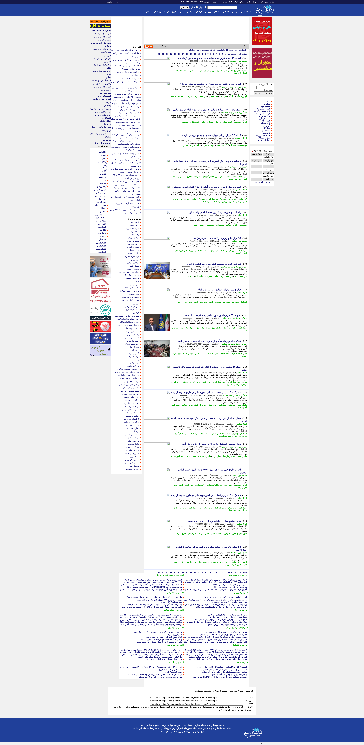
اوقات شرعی (244, 2)
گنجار (137, 281)
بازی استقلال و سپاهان (130, 381)
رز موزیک (107, 140)
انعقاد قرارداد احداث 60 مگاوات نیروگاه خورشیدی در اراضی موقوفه (217, 50)
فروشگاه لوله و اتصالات (101, 80)
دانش (208, 456)
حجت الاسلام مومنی (130, 300)
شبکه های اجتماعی (131, 422)
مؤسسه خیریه (177, 96)
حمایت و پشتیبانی (132, 416)
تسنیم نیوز (242, 61)
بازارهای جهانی (133, 441)
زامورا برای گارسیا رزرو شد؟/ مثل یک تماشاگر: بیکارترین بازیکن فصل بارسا (150, 650)
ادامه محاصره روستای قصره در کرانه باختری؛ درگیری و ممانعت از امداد (152, 607)
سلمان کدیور (134, 266)
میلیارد (210, 122)
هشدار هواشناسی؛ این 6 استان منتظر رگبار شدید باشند (159, 642)
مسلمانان (220, 225)
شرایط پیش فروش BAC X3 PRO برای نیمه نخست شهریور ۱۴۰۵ (154, 587)
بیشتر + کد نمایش (262, 182)
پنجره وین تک (105, 93)
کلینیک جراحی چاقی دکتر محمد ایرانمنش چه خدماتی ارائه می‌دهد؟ (154, 674)
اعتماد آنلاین (101, 224)
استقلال (103, 208)
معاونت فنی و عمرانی (130, 394)
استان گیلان (134, 350)
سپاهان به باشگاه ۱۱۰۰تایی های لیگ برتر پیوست (226, 632)
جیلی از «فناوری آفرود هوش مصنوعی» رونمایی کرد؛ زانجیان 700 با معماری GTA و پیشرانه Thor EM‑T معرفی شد (133, 589)
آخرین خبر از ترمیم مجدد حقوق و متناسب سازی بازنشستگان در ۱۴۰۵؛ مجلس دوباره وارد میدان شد (140, 615)
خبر (261, 2)
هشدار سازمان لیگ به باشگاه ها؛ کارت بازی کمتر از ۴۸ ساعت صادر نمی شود (215, 637)
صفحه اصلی (269, 2)
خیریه (244, 356)
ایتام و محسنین (223, 70)
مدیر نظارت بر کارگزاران (128, 375)
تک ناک (237, 662)
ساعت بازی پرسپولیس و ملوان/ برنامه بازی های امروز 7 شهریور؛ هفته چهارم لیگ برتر (211, 600)
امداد (245, 253)
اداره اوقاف (186, 562)
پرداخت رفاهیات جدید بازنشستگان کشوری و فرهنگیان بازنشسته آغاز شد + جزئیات (148, 624)
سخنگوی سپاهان (132, 269)
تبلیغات (172, 662)
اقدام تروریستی (132, 456)
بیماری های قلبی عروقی (129, 384)
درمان (200, 533)
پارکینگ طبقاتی (133, 431)
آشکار (104, 168)
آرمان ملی (102, 161)
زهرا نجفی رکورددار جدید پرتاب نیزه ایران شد (228, 617)
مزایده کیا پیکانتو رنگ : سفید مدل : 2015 (230, 584)
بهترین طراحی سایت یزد (100, 108)
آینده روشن (101, 186)
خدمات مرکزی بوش (102, 143)
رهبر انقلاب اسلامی (131, 397)
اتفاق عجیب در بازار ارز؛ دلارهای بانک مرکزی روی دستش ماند (221, 619)
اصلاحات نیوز (101, 218)
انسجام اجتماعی (132, 341)
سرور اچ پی (106, 90)
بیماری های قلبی (132, 428)
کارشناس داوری (132, 228)
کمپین (201, 225)
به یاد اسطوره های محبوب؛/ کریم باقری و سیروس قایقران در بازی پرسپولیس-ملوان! (146, 652)
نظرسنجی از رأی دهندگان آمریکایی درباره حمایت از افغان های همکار (153, 597)
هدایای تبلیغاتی (105, 121)
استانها (148, 11)
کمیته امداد (188, 70)
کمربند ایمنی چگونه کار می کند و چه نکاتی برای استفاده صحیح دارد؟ (153, 580)
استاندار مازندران (239, 302)
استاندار (218, 302)
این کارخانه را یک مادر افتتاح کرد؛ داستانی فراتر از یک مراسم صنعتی (218, 657)
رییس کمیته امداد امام (237, 382)
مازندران (226, 302)
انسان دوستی (216, 533)
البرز (187, 485)
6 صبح (103, 155)
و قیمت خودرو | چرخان (165, 575)
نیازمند (192, 145)
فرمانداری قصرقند (131, 256)
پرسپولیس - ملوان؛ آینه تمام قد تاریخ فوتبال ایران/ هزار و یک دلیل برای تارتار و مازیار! (211, 604)
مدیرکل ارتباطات (132, 425)
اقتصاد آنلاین (101, 243)
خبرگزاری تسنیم (132, 447)
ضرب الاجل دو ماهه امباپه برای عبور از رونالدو (227, 624)
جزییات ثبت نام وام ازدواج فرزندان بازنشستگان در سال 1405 (221, 607)
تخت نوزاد (107, 62)
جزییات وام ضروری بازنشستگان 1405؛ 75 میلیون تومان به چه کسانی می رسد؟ (213, 652)
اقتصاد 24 (102, 236)
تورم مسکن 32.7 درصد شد (170, 602)
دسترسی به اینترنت (131, 403)
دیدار (185, 302)
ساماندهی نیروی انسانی (129, 378)
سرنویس (171, 645)
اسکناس (103, 211)
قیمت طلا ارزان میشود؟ (129, 113)
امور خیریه (236, 564)
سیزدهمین (210, 225)
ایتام (204, 122)
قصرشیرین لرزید (175, 634)
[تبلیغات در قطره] (100, 27)
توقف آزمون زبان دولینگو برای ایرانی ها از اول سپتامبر (224, 672)
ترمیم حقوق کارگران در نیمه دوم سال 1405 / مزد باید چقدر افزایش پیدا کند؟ (215, 650)
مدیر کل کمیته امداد (197, 405)
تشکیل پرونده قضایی (130, 400)
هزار (197, 328)
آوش (104, 180)
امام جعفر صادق (132, 344)
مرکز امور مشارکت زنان (128, 272)
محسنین (184, 122)
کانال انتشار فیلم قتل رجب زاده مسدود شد (164, 637)
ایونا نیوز (171, 627)
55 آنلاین (102, 152)
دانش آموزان (208, 176)
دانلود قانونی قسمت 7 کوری (170, 669)
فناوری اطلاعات (132, 450)
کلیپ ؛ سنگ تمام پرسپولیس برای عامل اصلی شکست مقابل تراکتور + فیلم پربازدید (125, 53)
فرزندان (218, 122)
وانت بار (107, 105)
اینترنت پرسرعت (132, 331)
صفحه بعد (231, 54)
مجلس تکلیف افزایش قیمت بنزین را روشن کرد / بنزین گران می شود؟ (217, 659)
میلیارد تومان (209, 70)
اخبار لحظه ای (100, 205)
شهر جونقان (134, 294)
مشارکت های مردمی (130, 409)
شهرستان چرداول (239, 533)
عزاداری (135, 313)
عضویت (110, 2)
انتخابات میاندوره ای (131, 388)
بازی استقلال (134, 225)
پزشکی (190, 11)
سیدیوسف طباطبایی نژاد (183, 353)
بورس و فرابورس (131, 459)
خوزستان (232, 405)
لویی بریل (135, 259)
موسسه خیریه (201, 96)
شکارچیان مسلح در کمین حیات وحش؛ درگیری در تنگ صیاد (158, 632)
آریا (105, 164)
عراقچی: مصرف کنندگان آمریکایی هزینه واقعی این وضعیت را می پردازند (151, 654)
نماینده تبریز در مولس (130, 297)
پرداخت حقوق (133, 366)
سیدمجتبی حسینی (131, 434)
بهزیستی (223, 96)
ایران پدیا (107, 55)
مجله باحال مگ (104, 40)
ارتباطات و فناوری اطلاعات (128, 369)
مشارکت (243, 510)
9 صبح (103, 158)
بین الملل (157, 11)
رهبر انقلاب (134, 234)
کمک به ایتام (200, 353)
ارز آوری (135, 303)
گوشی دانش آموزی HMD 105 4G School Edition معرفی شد (220, 677)
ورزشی (208, 11)
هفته (195, 225)
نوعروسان (242, 145)
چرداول (227, 533)
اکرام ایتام (189, 328)
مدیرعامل (208, 276)
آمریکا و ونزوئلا (133, 413)
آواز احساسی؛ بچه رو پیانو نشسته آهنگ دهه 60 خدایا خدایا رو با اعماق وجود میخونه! (126, 162)
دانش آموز (220, 176)
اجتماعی (216, 11)
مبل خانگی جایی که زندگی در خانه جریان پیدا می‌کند (160, 677)
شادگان (231, 96)
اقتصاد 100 (101, 233)
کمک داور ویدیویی (131, 419)
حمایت (228, 225)
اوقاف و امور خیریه (216, 562)
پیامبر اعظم (134, 359)
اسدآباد (233, 145)
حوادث (166, 11)
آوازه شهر (102, 177)
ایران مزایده (234, 575)
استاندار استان (133, 263)
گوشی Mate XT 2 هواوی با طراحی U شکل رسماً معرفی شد (221, 667)
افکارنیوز (102, 230)
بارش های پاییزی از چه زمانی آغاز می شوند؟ (228, 674)
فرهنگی (199, 11)
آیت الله (198, 276)
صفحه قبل (242, 54)
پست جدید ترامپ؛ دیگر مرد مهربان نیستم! (229, 602)
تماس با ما (233, 2)
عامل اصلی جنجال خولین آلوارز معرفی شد (164, 659)
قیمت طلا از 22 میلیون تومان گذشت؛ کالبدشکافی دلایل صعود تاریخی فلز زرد (150, 667)
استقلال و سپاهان (132, 328)
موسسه (243, 276)
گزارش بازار (134, 353)
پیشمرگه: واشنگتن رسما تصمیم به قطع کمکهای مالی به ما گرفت (155, 604)
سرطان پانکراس (132, 306)
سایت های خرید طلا (103, 33)
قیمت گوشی (105, 52)
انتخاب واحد (134, 231)
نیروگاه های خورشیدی (184, 250)
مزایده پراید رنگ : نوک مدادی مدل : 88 (230, 587)
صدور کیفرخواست (131, 453)
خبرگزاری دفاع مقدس (237, 267)
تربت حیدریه (134, 356)
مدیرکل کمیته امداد (228, 250)
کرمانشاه (198, 70)
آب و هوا (255, 2)
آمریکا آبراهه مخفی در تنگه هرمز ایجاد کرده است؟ (225, 597)
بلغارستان (243, 225)
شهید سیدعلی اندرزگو (130, 391)
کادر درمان (192, 533)
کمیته (238, 253)
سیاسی (235, 11)
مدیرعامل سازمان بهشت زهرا (126, 316)
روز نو (237, 592)
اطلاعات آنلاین (100, 221)
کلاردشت (191, 382)
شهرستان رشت (199, 562)
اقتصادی (226, 11)
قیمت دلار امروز (104, 96)
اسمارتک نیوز (100, 214)
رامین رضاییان (133, 244)
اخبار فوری (101, 202)
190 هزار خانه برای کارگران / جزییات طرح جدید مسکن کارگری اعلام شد (216, 654)
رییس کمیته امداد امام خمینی (213, 199)
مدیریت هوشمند (132, 469)
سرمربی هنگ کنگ (131, 275)
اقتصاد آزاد (235, 645)
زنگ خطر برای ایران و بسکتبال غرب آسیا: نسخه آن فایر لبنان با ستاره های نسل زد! (212, 622)
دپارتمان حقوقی (132, 253)
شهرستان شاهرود (193, 176)
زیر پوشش (213, 96)
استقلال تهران (133, 238)
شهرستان (189, 96)
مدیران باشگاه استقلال (129, 322)
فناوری (174, 11)
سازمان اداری (133, 347)
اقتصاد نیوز (102, 252)
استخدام (224, 2)
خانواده (179, 70)
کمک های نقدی (222, 145)
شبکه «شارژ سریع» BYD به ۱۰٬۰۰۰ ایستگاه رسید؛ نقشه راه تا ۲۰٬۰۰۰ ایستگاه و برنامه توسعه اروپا (140, 584)
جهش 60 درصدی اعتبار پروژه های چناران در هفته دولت (159, 600)
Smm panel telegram (101, 30)
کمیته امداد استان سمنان (236, 176)
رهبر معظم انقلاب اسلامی (128, 319)
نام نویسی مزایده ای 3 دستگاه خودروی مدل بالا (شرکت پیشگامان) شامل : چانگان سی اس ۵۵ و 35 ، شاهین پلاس (199, 580)
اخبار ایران (102, 199)
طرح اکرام (205, 328)
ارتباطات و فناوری (131, 406)
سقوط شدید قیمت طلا (129, 78)
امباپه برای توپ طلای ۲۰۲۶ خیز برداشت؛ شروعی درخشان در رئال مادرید (216, 639)
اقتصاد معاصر (100, 249)
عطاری (108, 77)
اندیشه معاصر (169, 610)
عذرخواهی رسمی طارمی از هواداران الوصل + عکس (160, 657)
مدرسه (238, 179)
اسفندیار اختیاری (132, 309)
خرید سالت (106, 124)
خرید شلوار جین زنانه (102, 49)
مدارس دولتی (133, 250)
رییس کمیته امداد (220, 201)
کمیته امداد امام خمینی (237, 199)
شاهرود (230, 179)
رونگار (237, 610)
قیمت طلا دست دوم (102, 37)
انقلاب (216, 276)
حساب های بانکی (132, 463)
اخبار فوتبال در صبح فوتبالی (237, 627)
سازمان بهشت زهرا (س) (128, 325)
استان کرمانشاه (240, 73)
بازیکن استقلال (133, 438)
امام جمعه (225, 353)
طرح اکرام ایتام (229, 328)
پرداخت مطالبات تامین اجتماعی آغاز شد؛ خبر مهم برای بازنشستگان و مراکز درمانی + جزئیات (143, 622)
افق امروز (102, 227)
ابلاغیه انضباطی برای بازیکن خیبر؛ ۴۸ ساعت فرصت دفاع (223, 634)
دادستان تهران (133, 466)
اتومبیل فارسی (100, 189)
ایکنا (245, 138)
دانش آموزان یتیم (178, 456)
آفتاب (104, 171)
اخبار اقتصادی (100, 196)
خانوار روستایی (133, 444)
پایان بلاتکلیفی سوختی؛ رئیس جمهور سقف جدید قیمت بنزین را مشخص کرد (150, 582)
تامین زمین (134, 284)
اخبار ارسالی (101, 193)
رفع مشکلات (195, 122)
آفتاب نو (103, 174)
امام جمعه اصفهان (239, 353)
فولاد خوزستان (133, 241)
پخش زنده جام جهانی (102, 83)
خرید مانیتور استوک (103, 112)
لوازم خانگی (241, 96)
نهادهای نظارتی (133, 334)
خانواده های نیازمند (239, 70)
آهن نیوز (103, 183)
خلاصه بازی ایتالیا (132, 288)
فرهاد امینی (134, 222)
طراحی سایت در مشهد (101, 58)
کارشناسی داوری (132, 338)
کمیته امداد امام (193, 199)
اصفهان (210, 353)
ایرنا (245, 292)
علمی (182, 11)
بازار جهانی (134, 363)
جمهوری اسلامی (132, 247)
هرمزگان (214, 250)
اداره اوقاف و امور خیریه (236, 562)
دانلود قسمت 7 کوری (173, 672)
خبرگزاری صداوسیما (238, 87)
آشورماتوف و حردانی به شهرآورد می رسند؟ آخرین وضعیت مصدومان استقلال (214, 642)
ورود (116, 2)
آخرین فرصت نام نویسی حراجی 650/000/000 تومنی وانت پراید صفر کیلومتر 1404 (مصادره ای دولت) (204, 589)
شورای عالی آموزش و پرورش (126, 372)
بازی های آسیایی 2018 (129, 291)
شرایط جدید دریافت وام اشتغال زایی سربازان (227, 615)
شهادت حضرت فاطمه (228, 436)
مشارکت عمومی (132, 278)
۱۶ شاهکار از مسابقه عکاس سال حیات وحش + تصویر (224, 669)
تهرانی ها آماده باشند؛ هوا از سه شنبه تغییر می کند (161, 639)
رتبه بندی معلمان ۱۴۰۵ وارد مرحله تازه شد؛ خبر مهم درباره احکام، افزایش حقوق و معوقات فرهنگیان (140, 619)
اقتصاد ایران (101, 246)
